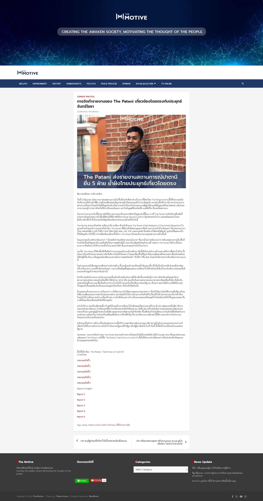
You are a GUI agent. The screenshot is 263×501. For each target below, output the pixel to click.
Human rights (73, 83)
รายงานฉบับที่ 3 (83, 371)
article (84, 425)
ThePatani (111, 425)
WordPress (94, 496)
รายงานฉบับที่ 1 (83, 360)
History (56, 83)
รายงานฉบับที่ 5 (83, 382)
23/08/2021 (82, 111)
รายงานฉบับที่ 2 (83, 366)
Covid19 (81, 96)
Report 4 (81, 411)
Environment (40, 83)
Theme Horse (62, 496)
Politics (91, 83)
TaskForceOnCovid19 (97, 425)
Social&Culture (144, 83)
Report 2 (81, 399)
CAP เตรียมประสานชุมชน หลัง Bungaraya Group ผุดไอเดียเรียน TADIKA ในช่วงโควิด (159, 442)
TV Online (166, 83)
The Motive (94, 111)
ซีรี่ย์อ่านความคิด (123, 425)
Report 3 (81, 405)
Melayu (23, 83)
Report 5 (81, 416)
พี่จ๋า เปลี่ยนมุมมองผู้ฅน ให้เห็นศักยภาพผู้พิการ (211, 468)
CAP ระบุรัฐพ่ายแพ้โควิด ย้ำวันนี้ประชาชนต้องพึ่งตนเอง (104, 440)
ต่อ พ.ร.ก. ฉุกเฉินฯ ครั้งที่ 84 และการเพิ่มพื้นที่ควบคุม (214, 481)
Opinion (126, 83)
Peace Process (109, 83)
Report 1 (81, 394)
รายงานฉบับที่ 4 (83, 377)
